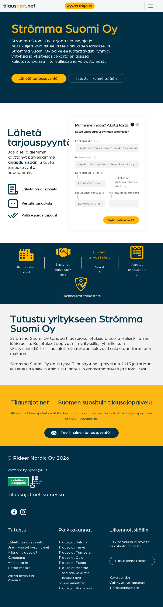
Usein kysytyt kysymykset (28, 547)
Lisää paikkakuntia (74, 573)
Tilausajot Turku (72, 547)
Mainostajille (18, 562)
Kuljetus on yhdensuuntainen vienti (126, 182)
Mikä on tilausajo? (22, 552)
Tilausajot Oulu (71, 557)
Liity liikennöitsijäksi (134, 561)
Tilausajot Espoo (72, 562)
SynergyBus (37, 470)
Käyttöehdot (120, 577)
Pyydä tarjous (81, 6)
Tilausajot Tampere (75, 552)
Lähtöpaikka (86, 141)
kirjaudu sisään (22, 162)
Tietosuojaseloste (124, 588)
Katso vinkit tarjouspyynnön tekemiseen (102, 131)
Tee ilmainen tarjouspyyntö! (87, 432)
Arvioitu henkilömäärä (124, 194)
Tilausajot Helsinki (73, 542)
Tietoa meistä (19, 568)
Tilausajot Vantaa (73, 568)
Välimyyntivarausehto (128, 582)
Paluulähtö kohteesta (89, 194)
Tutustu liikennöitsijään (98, 78)
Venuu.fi (14, 580)
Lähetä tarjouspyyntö (40, 78)
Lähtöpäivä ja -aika (88, 174)
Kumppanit (16, 557)
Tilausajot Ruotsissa (75, 588)
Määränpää (85, 157)
